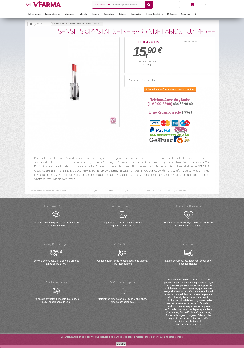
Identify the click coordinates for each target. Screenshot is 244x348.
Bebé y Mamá (34, 14)
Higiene (95, 14)
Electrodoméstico (154, 14)
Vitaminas (69, 14)
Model (187, 42)
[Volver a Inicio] (31, 24)
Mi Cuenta (172, 14)
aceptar (121, 344)
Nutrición (83, 14)
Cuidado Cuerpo (52, 14)
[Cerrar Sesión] (195, 14)
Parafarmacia (42, 24)
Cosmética (109, 14)
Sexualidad (136, 14)
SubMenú (185, 14)
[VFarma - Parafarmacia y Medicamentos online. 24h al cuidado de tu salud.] (56, 4)
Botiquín (122, 14)
